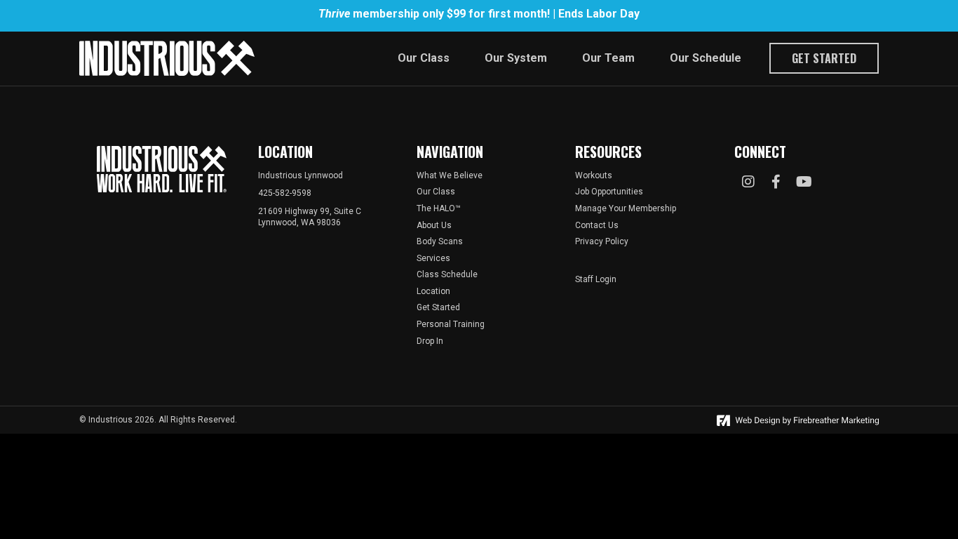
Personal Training (451, 324)
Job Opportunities (609, 192)
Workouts (593, 175)
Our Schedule (705, 58)
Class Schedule (447, 274)
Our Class (424, 58)
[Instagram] (748, 182)
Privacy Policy (601, 241)
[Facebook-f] (776, 182)
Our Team (608, 58)
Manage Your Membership (625, 208)
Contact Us (597, 225)
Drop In (430, 341)
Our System (516, 58)
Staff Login (595, 279)
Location (433, 291)
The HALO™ (439, 208)
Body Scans (440, 241)
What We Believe (450, 175)
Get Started (824, 58)
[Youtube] (804, 182)
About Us (434, 225)
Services (433, 258)
